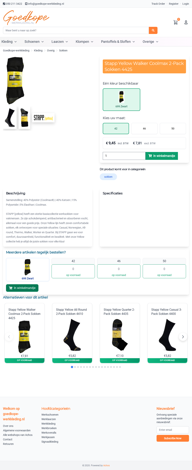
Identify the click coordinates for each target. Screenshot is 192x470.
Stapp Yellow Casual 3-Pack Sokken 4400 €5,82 (166, 333)
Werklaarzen (48, 419)
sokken (108, 176)
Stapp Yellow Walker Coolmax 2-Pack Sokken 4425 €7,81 (24, 333)
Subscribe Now (173, 438)
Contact (7, 439)
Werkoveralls (48, 432)
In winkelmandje (24, 288)
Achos (106, 465)
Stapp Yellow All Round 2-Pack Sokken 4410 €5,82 (71, 333)
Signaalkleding (49, 441)
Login (185, 3)
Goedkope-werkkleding (16, 50)
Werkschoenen (49, 414)
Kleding (38, 50)
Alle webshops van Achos (17, 434)
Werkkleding (48, 423)
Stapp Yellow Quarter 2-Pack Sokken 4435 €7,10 (119, 333)
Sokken (63, 50)
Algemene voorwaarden (17, 430)
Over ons (8, 425)
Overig (51, 50)
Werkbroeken (49, 428)
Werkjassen (48, 437)
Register (173, 3)
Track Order (158, 3)
